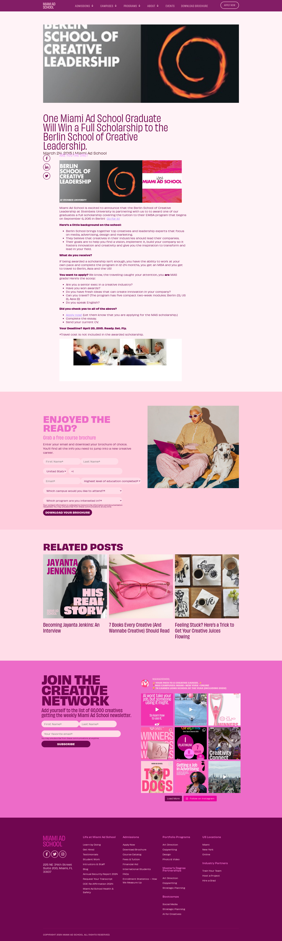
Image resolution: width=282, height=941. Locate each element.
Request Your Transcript (97, 878)
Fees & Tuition (131, 859)
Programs (130, 5)
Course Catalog (132, 854)
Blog (85, 869)
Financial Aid (130, 864)
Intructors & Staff (94, 864)
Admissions (82, 5)
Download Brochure (194, 5)
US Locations (211, 837)
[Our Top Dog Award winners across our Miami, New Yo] (157, 777)
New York (207, 849)
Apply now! (74, 315)
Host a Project (211, 875)
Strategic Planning (174, 887)
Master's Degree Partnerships (174, 869)
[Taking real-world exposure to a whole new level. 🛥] (191, 709)
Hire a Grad (209, 880)
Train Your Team (211, 870)
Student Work (91, 859)
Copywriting (170, 849)
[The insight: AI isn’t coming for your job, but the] (157, 709)
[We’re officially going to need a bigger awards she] (224, 709)
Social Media (170, 904)
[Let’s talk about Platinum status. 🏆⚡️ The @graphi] (191, 743)
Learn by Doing (92, 844)
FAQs (126, 873)
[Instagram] (62, 854)
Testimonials (90, 854)
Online (206, 854)
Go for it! (113, 218)
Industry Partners (215, 863)
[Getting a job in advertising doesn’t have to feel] (191, 777)
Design (167, 854)
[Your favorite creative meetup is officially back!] (224, 743)
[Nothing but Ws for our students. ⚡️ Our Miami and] (157, 743)
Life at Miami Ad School (99, 837)
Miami (206, 844)
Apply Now (229, 5)
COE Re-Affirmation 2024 (98, 883)
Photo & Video (171, 859)
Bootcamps (171, 896)
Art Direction (170, 844)
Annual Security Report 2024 (100, 873)
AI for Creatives (172, 913)
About (151, 5)
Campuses (106, 5)
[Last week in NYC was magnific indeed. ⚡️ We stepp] (224, 777)
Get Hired (88, 849)
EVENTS (170, 5)
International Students (137, 869)
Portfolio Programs (176, 837)
